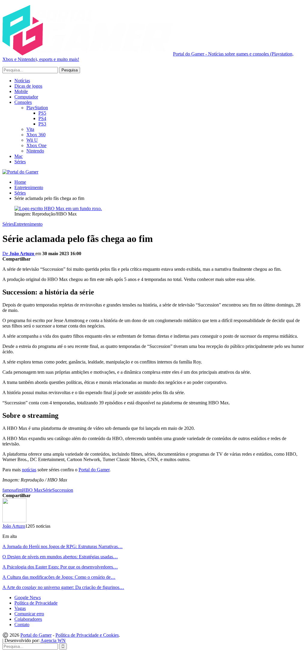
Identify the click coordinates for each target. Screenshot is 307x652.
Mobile (21, 91)
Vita (30, 129)
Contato (21, 624)
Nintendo (35, 150)
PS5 (42, 113)
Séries (20, 161)
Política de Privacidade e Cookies (87, 635)
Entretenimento (28, 224)
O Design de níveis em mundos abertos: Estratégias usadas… (60, 556)
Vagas (20, 608)
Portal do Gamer (94, 469)
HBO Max (32, 490)
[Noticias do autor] (14, 520)
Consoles (23, 102)
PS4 (42, 118)
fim (19, 490)
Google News (27, 597)
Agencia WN (53, 640)
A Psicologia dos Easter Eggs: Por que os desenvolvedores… (60, 566)
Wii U (32, 140)
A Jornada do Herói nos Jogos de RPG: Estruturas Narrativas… (62, 546)
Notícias (22, 80)
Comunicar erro (29, 613)
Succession (62, 490)
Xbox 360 (36, 134)
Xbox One (36, 145)
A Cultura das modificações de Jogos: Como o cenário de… (58, 577)
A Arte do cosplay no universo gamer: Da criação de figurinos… (63, 587)
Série (47, 490)
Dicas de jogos (28, 86)
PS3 (42, 123)
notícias (29, 469)
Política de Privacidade (36, 602)
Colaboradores (28, 619)
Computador (26, 96)
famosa (9, 490)
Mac (18, 156)
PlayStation (37, 107)
